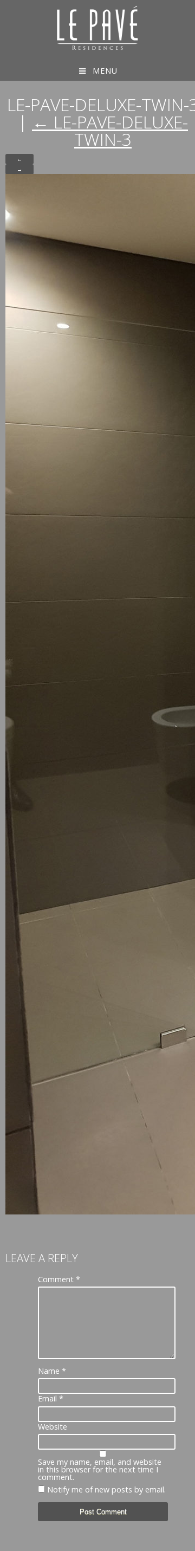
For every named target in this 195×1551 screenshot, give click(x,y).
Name (52, 1371)
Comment (59, 1279)
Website (52, 1427)
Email (50, 1399)
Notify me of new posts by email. (106, 1489)
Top (185, 1541)
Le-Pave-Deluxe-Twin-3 (110, 130)
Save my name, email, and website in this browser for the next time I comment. (99, 1470)
